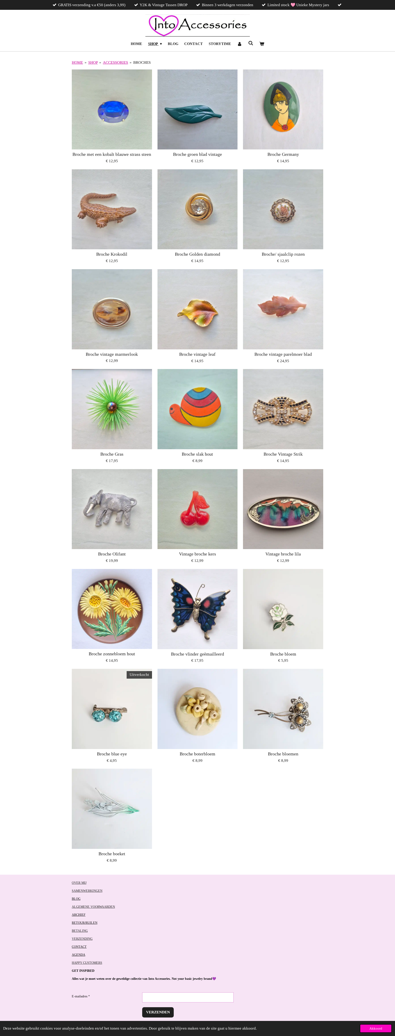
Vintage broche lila (283, 553)
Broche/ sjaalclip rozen (283, 254)
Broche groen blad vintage (197, 154)
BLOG (76, 899)
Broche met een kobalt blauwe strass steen (111, 154)
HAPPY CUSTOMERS (87, 962)
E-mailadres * (81, 996)
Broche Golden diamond (197, 254)
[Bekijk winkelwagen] (261, 44)
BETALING (80, 930)
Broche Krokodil (111, 254)
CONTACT (79, 946)
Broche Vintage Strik (283, 454)
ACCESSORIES (115, 62)
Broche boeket (112, 853)
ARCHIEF (78, 914)
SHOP (93, 62)
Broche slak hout (197, 454)
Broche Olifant (112, 553)
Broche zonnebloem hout (112, 653)
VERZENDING (82, 938)
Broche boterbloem (197, 753)
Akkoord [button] (375, 1028)
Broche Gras (111, 454)
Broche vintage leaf (197, 354)
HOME (77, 62)
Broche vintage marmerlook (112, 354)
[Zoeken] (250, 43)
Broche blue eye (112, 753)
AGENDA (78, 954)
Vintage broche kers (197, 553)
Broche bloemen (283, 753)
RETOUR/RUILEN (84, 922)
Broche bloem (283, 653)
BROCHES (142, 62)
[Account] (239, 44)
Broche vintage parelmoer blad (283, 354)
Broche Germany (283, 154)
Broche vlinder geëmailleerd (197, 653)
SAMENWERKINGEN (87, 891)
